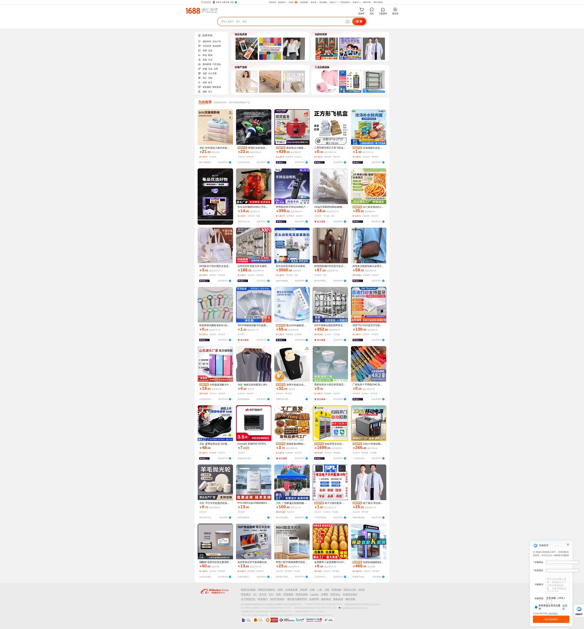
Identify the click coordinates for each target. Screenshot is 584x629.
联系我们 (263, 599)
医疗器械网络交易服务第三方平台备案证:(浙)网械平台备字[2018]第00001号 (271, 604)
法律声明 (314, 599)
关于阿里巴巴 (248, 599)
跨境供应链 (302, 594)
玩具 (210, 50)
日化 (210, 59)
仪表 (216, 69)
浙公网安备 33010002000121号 (354, 608)
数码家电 (207, 64)
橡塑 (205, 91)
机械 (205, 69)
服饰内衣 (207, 41)
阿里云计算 (350, 589)
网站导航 (350, 599)
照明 (205, 82)
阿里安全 (335, 594)
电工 (205, 78)
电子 (210, 82)
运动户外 (216, 41)
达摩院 (324, 594)
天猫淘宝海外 (350, 594)
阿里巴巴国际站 (266, 589)
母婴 (205, 50)
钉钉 (271, 594)
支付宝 (262, 594)
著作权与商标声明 (297, 599)
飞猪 (326, 589)
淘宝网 (303, 589)
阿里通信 (246, 594)
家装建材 (207, 87)
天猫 (312, 589)
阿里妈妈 (336, 589)
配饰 (210, 55)
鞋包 (205, 55)
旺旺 (278, 594)
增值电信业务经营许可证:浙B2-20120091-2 (362, 604)
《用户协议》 (553, 613)
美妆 (205, 59)
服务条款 (326, 599)
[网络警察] (246, 620)
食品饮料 (216, 46)
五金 (210, 69)
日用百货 (207, 46)
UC (255, 594)
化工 (210, 91)
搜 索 (359, 21)
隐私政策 (338, 599)
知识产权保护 (277, 599)
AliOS (361, 589)
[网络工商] (258, 620)
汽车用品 (216, 64)
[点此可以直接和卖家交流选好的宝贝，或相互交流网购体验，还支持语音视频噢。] (229, 161)
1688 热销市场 (202, 11)
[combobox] (549, 601)
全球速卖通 (291, 589)
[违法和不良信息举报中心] (292, 620)
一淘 (319, 589)
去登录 (564, 607)
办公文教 (212, 73)
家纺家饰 (216, 87)
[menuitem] (212, 40)
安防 (210, 78)
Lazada (314, 594)
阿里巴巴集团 (248, 589)
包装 (205, 73)
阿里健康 (288, 594)
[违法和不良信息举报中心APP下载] (314, 620)
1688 (280, 589)
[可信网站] (271, 620)
